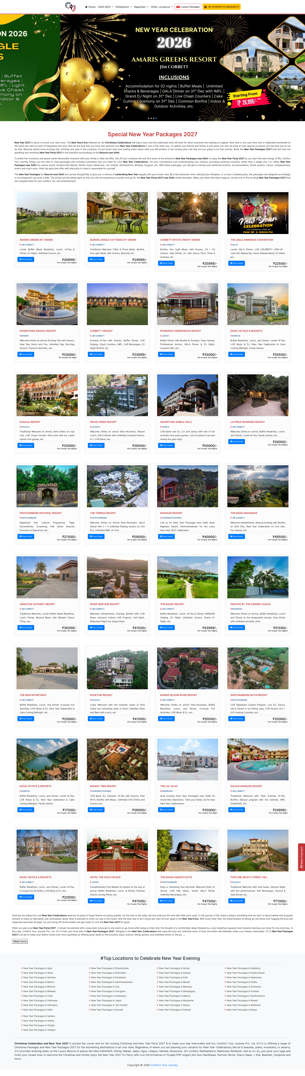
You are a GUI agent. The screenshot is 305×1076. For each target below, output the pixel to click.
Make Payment (301, 856)
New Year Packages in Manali (174, 982)
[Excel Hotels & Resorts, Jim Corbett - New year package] (47, 850)
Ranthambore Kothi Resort (249, 695)
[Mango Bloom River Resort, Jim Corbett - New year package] (187, 668)
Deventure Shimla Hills (176, 421)
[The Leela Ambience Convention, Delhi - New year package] (257, 213)
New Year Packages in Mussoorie (176, 1000)
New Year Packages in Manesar (175, 986)
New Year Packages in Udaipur (39, 1029)
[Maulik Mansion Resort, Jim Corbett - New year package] (257, 759)
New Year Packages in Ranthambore (246, 995)
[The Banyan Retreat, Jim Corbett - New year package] (47, 668)
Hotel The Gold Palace (105, 877)
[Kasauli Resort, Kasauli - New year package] (47, 395)
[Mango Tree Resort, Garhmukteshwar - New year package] (117, 759)
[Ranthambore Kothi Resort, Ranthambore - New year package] (257, 668)
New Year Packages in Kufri (173, 977)
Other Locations (161, 6)
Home (91, 6)
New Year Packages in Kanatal (107, 1009)
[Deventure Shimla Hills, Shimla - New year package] (187, 395)
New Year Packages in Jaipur (106, 1000)
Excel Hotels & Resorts (246, 330)
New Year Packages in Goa (105, 986)
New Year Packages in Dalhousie (40, 1000)
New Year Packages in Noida (242, 982)
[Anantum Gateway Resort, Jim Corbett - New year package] (47, 577)
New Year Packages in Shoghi (38, 1025)
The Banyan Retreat (33, 695)
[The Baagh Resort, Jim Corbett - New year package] (187, 577)
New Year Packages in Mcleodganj (177, 991)
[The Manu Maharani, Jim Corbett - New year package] (257, 486)
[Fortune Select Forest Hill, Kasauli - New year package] (257, 850)
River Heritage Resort (105, 604)
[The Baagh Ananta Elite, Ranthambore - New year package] (187, 850)
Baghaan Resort (171, 513)
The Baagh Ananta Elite (176, 877)
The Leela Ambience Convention (251, 239)
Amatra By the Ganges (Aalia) (250, 604)
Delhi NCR (104, 6)
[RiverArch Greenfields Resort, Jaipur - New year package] (187, 304)
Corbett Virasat (101, 330)
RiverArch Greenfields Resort (180, 330)
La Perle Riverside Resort (247, 421)
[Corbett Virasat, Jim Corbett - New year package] (117, 304)
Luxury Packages (190, 6)
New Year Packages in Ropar (242, 1009)
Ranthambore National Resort (41, 513)
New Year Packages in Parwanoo (244, 986)
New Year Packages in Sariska (39, 1016)
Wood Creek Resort (103, 421)
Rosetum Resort (101, 695)
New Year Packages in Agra (37, 968)
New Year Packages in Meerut (174, 995)
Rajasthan (140, 6)
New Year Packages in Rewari (242, 1000)
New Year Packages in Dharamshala (110, 968)
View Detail (26, 259)
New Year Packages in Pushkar (243, 991)
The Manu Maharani (243, 513)
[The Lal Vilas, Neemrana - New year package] (187, 759)
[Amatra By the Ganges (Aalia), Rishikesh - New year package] (257, 577)
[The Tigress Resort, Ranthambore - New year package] (117, 486)
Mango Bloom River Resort (178, 695)
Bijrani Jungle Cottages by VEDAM (113, 239)
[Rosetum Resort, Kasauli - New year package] (117, 668)
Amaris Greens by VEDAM (36, 239)
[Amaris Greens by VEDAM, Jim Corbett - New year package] (47, 213)
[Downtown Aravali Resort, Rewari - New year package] (47, 304)
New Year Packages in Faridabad (108, 977)
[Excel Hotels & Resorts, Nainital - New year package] (47, 759)
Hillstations (122, 6)
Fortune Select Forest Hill (248, 877)
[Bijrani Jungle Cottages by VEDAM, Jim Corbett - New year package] (117, 213)
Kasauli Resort (30, 421)
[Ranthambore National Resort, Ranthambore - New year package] (47, 486)
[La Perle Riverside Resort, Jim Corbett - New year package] (257, 395)
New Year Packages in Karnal (174, 968)
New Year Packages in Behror (38, 982)
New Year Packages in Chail (37, 995)
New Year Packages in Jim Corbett (109, 1005)
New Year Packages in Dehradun (40, 1005)
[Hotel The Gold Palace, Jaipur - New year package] (117, 850)
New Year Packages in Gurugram (108, 991)
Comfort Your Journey (164, 1065)
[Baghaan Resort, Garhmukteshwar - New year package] (187, 486)
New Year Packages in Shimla (38, 1020)
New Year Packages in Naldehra (243, 968)
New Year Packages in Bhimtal (39, 986)
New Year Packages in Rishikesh (244, 1005)
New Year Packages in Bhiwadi (39, 991)
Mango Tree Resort (103, 786)
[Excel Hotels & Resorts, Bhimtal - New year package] (257, 304)
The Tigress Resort (103, 513)
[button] (148, 118)
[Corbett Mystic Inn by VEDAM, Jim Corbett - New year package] (187, 213)
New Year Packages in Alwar (38, 972)
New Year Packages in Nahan (174, 1005)
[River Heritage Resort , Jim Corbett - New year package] (117, 577)
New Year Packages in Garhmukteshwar (112, 982)
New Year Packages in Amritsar (39, 977)
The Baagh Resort (172, 604)
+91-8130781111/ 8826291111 (223, 6)
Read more (19, 941)
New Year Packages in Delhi (37, 1009)
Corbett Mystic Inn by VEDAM (180, 239)
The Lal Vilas (169, 786)
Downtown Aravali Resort (38, 330)
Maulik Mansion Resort (246, 786)
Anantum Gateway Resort (37, 604)
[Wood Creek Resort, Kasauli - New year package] (117, 395)
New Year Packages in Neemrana (244, 977)
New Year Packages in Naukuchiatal (245, 972)
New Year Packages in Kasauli (174, 972)
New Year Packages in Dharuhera (108, 972)
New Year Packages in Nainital (175, 1009)
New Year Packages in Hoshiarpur (108, 995)
